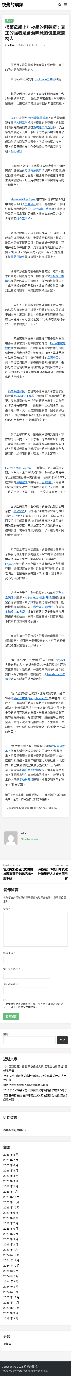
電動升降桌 (18, 256)
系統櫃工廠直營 (43, 127)
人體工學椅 (23, 122)
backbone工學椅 (45, 79)
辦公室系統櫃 (30, 770)
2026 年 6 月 (10, 1165)
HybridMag (40, 1370)
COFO (14, 118)
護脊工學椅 (23, 218)
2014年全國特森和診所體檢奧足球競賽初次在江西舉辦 (35, 1090)
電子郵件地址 (11, 968)
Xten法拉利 (21, 698)
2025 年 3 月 (10, 1239)
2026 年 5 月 (10, 1170)
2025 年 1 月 (10, 1249)
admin (11, 45)
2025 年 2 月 (10, 1244)
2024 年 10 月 (11, 1265)
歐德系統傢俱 (33, 170)
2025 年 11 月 (11, 1202)
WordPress (22, 1370)
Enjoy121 (16, 151)
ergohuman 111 (39, 698)
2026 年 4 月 (10, 1175)
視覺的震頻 (12, 4)
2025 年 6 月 (10, 1228)
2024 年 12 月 (11, 1255)
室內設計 (30, 204)
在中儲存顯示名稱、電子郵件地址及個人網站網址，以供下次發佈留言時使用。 (33, 1005)
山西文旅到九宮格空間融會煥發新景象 (25, 1085)
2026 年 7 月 (10, 1160)
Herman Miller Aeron (23, 199)
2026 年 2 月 (10, 1186)
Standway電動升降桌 (41, 597)
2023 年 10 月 (11, 1307)
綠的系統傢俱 (16, 391)
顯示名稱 (9, 953)
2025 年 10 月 (11, 1207)
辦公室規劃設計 (43, 607)
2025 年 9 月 (10, 1212)
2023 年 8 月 (10, 1318)
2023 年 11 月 (11, 1302)
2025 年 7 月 (10, 1223)
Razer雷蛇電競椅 (37, 118)
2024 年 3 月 (10, 1281)
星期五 (9, 20)
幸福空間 (52, 357)
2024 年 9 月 (10, 1271)
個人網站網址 (10, 984)
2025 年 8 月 (10, 1218)
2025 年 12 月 (11, 1197)
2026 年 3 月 (10, 1181)
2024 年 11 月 (11, 1260)
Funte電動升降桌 (40, 209)
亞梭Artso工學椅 (24, 396)
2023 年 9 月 (10, 1313)
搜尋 (6, 1034)
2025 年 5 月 (10, 1234)
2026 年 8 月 (10, 1154)
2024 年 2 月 (10, 1286)
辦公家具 (19, 511)
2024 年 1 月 (10, 1292)
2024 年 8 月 (10, 1276)
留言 (6, 909)
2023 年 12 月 (11, 1297)
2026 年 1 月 (10, 1191)
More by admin (29, 839)
